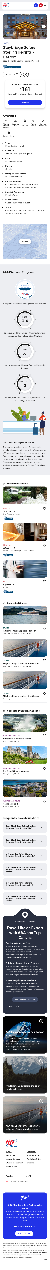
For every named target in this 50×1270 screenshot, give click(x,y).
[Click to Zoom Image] (25, 26)
